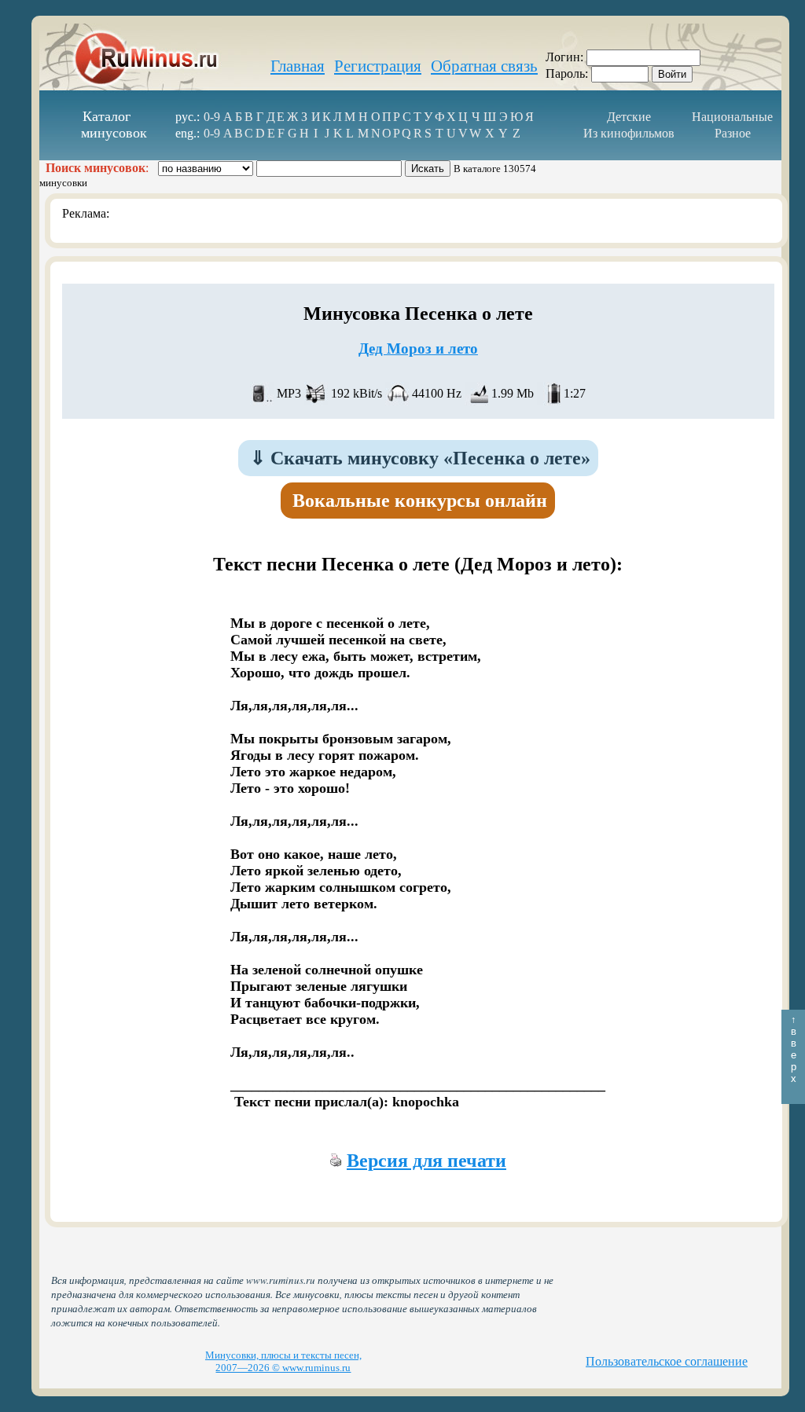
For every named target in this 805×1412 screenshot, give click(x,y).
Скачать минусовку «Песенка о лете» (420, 458)
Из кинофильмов (629, 133)
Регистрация (377, 66)
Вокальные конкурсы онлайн (419, 500)
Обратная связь (484, 66)
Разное (733, 133)
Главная (297, 66)
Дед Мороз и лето (418, 348)
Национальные (732, 116)
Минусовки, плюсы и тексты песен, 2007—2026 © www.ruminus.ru (283, 1361)
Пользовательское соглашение (667, 1361)
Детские (629, 116)
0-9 (212, 116)
